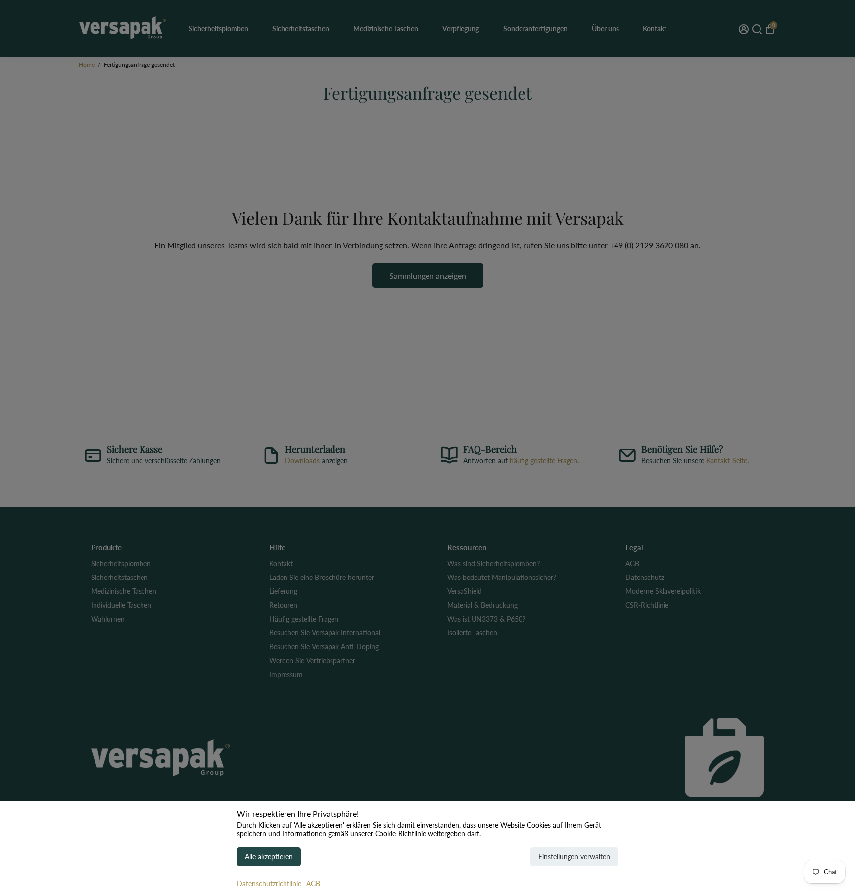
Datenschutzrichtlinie (269, 883)
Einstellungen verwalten (574, 856)
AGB (313, 883)
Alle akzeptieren (269, 856)
